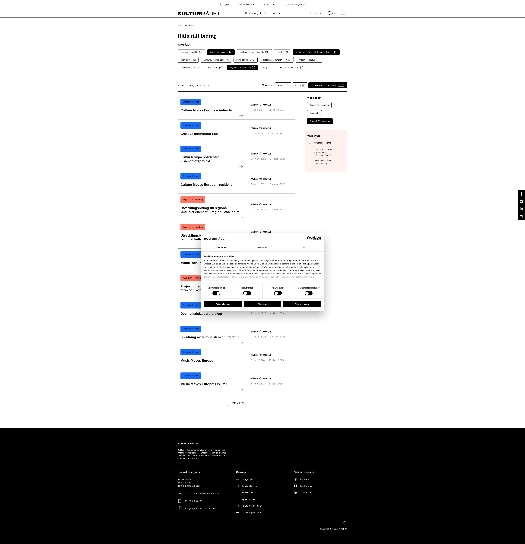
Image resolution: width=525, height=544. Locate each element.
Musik (282, 52)
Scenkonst (188, 60)
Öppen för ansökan (319, 105)
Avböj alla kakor (223, 304)
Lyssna (227, 4)
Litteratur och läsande (254, 52)
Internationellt (191, 52)
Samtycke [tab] (221, 247)
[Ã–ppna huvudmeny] (343, 13)
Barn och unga (245, 60)
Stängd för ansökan (320, 121)
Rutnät (281, 85)
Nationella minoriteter (276, 60)
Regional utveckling (242, 67)
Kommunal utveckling (216, 60)
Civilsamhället (190, 67)
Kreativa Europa (220, 52)
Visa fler (238, 403)
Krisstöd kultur (309, 60)
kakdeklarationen (239, 277)
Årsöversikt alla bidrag (323, 85)
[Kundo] (521, 216)
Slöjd (267, 67)
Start (180, 25)
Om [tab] (303, 247)
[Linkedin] (521, 209)
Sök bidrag (251, 13)
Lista (298, 85)
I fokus (264, 13)
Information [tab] (262, 247)
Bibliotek (214, 67)
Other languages (296, 4)
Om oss (275, 13)
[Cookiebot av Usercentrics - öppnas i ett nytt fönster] (309, 238)
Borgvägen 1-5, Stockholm (201, 508)
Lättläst (271, 4)
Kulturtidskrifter (291, 67)
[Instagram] (521, 201)
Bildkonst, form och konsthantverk (315, 52)
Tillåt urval (263, 304)
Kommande (314, 113)
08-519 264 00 (193, 501)
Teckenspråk (249, 4)
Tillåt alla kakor (302, 304)
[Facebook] (521, 194)
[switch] (247, 293)
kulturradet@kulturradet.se (202, 493)
